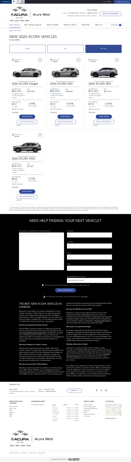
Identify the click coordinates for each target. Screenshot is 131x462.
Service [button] (65, 404)
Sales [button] (54, 404)
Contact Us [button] (74, 390)
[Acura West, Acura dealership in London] (29, 14)
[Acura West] (113, 410)
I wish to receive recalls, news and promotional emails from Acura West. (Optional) (66, 285)
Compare (18, 125)
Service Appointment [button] (110, 13)
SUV (65, 49)
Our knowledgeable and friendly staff (32, 333)
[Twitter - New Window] (102, 391)
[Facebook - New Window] (98, 391)
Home (11, 30)
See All (103, 49)
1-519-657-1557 (73, 13)
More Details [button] (27, 116)
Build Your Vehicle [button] (27, 121)
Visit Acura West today (102, 321)
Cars (27, 49)
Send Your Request (65, 290)
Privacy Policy (84, 296)
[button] (6, 2)
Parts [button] (76, 404)
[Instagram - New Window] (107, 391)
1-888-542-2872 (91, 13)
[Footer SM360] (74, 459)
